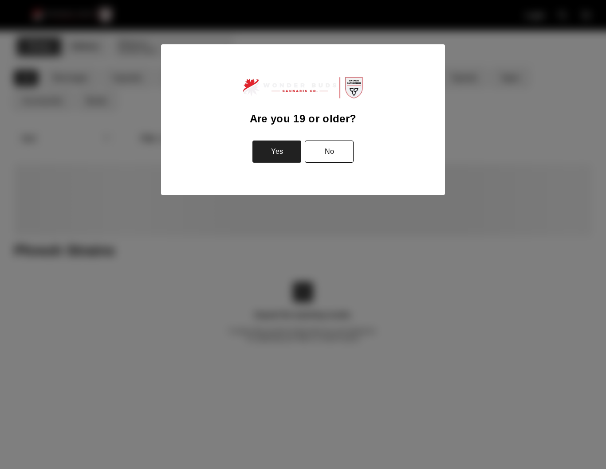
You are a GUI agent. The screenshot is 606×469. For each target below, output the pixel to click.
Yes (277, 151)
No (329, 151)
